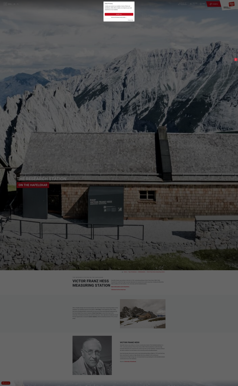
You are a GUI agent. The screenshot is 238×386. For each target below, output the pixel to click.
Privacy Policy (130, 20)
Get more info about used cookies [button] (118, 17)
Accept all (119, 14)
